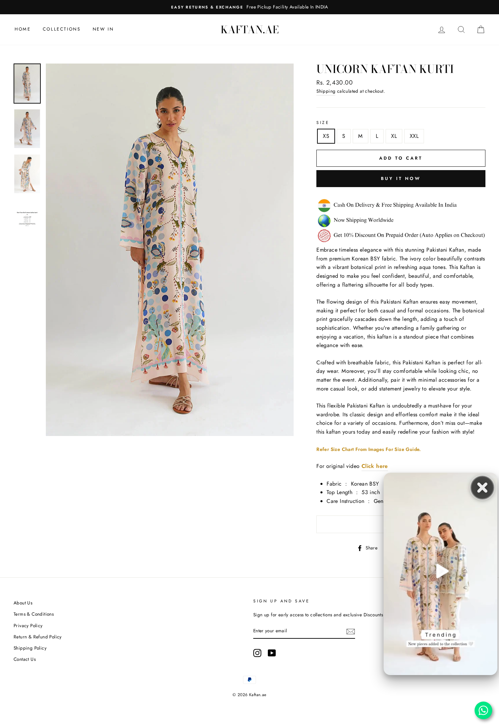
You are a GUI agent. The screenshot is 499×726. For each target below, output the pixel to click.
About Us (23, 602)
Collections (62, 29)
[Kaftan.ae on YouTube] (272, 653)
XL (394, 136)
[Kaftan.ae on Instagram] (257, 653)
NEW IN (103, 29)
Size (322, 123)
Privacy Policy (28, 625)
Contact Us (25, 659)
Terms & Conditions (34, 614)
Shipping (325, 91)
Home (23, 29)
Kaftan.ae (250, 29)
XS (326, 136)
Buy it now (401, 178)
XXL (414, 136)
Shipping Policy (30, 648)
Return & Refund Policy (38, 636)
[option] (249, 7)
